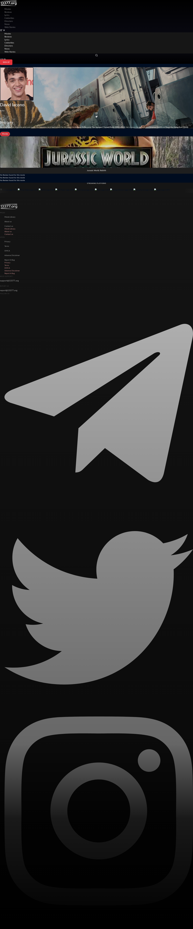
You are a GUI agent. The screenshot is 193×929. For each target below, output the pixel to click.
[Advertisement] (40, 5)
